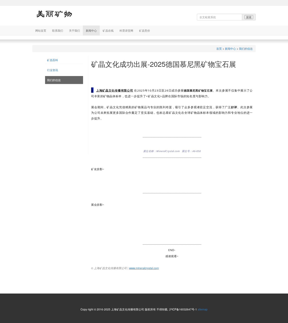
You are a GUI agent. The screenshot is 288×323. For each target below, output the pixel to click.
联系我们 (57, 30)
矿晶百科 (52, 60)
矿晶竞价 (144, 30)
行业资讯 (52, 70)
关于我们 (74, 30)
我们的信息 (246, 48)
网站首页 (40, 30)
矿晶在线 (108, 30)
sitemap (202, 309)
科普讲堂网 (126, 30)
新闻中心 (91, 30)
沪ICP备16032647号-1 (183, 309)
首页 (219, 48)
